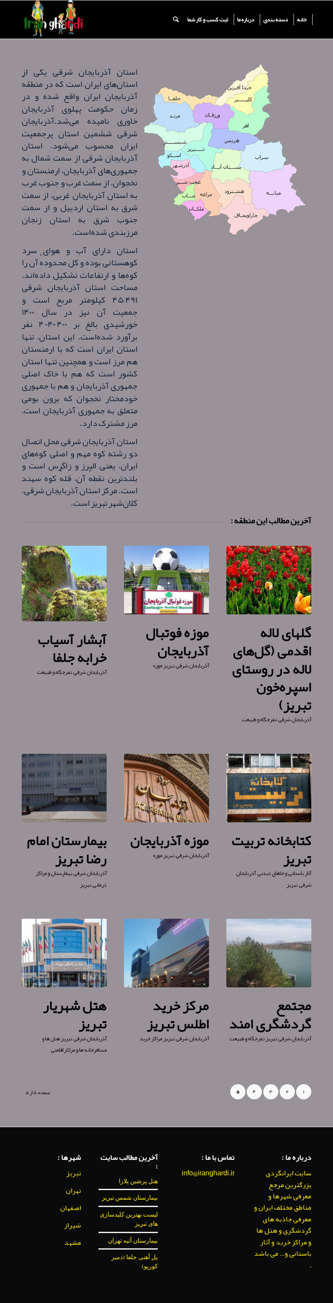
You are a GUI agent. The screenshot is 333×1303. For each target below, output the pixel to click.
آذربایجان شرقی (294, 719)
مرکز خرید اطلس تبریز (178, 1014)
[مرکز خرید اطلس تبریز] (166, 953)
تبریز (168, 665)
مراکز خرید (151, 1038)
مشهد (72, 1243)
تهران (73, 1190)
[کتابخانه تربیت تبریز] (268, 788)
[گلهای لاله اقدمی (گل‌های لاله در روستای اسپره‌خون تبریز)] (268, 580)
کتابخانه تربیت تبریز (271, 849)
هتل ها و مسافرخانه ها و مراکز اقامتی (74, 1044)
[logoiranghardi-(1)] (53, 19)
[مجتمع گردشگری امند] (268, 953)
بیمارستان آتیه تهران (133, 1240)
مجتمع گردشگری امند (270, 1014)
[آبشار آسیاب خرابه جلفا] (64, 583)
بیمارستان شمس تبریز (130, 1197)
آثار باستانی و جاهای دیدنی (284, 873)
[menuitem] (302, 19)
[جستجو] (176, 19)
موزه (157, 665)
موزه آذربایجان (170, 840)
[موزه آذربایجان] (166, 788)
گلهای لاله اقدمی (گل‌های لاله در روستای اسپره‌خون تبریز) (271, 668)
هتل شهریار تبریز (75, 1014)
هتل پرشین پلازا (138, 1181)
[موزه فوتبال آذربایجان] (166, 580)
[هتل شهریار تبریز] (64, 953)
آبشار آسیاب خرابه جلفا (72, 648)
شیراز (72, 1225)
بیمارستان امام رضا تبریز (67, 849)
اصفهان (70, 1208)
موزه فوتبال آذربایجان (177, 641)
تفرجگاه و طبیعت (259, 719)
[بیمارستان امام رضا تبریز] (64, 788)
